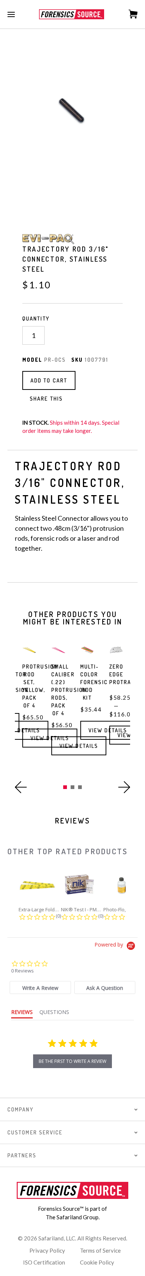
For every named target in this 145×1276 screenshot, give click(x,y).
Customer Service (35, 1132)
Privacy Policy (47, 1250)
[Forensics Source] (71, 14)
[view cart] (129, 14)
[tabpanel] (29, 707)
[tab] (40, 987)
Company (20, 1109)
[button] (21, 787)
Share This (46, 398)
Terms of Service (100, 1250)
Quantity (35, 318)
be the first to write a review (72, 1061)
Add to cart (48, 380)
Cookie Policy (97, 1262)
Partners (21, 1155)
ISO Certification (44, 1262)
